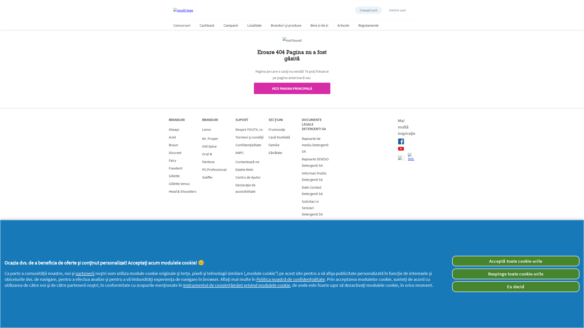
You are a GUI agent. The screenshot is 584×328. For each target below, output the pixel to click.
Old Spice (209, 146)
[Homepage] (183, 10)
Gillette (174, 176)
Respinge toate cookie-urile (515, 274)
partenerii (85, 273)
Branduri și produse (286, 25)
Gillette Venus (179, 183)
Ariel (172, 137)
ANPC (239, 152)
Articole (343, 25)
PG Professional (214, 169)
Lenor (206, 129)
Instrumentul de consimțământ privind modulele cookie (236, 285)
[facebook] (401, 141)
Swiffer (207, 177)
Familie (274, 145)
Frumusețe (277, 129)
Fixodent (175, 168)
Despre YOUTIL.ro (249, 129)
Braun (173, 145)
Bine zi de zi (319, 25)
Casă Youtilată (279, 137)
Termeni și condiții (249, 137)
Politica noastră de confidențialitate (290, 279)
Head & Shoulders (182, 191)
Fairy (172, 160)
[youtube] (401, 149)
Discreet (175, 152)
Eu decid (516, 286)
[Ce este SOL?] (411, 157)
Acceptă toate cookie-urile (515, 261)
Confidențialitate (248, 145)
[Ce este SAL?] (401, 158)
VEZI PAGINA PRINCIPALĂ (292, 88)
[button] (368, 10)
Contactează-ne (247, 161)
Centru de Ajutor (248, 177)
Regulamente (368, 25)
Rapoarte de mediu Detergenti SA (315, 145)
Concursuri (181, 25)
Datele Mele (244, 169)
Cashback (207, 25)
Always (174, 129)
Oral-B (207, 154)
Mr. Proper (210, 138)
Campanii (231, 25)
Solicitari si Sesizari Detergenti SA (312, 207)
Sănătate (275, 152)
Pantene (208, 161)
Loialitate (254, 25)
